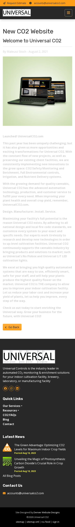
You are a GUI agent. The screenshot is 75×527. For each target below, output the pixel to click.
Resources (10, 410)
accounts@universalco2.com (49, 3)
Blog (6, 419)
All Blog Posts (12, 476)
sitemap (20, 521)
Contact (8, 424)
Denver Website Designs (47, 512)
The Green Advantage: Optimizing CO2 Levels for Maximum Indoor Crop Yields (40, 447)
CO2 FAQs (9, 415)
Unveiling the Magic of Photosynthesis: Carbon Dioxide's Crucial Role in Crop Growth (39, 463)
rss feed (45, 521)
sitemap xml (33, 521)
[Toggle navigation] (68, 12)
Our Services (11, 406)
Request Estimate (16, 3)
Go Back (13, 327)
